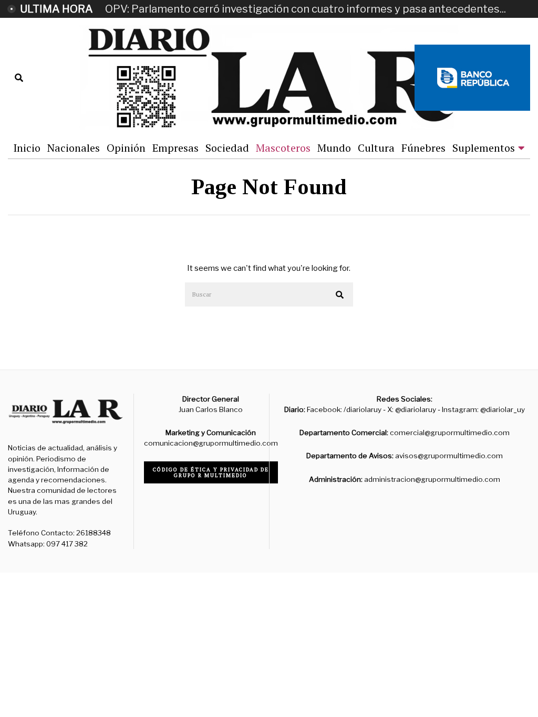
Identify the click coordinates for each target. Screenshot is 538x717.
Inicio (26, 148)
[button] (340, 295)
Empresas (175, 148)
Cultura (376, 148)
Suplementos (483, 148)
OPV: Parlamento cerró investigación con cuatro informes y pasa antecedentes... (305, 9)
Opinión (126, 148)
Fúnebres (423, 148)
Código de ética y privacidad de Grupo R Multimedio (211, 472)
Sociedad (227, 148)
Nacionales (73, 148)
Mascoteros (283, 148)
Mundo (334, 148)
